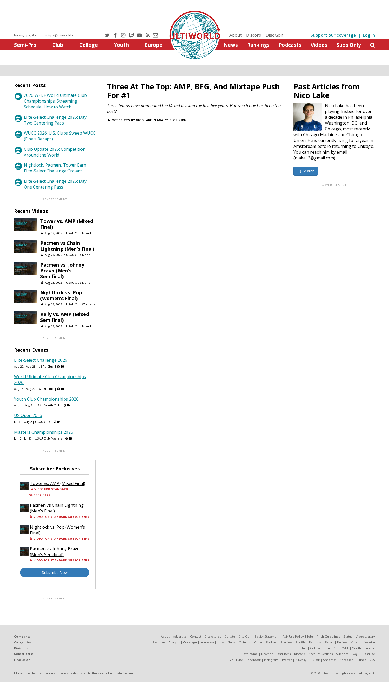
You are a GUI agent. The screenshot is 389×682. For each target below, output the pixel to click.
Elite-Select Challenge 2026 (40, 360)
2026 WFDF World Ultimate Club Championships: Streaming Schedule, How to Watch (55, 101)
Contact (195, 636)
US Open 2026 (28, 415)
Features (159, 642)
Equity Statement (267, 636)
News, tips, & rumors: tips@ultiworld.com (46, 35)
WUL (345, 648)
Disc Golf (274, 35)
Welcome (251, 654)
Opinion (180, 120)
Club (57, 44)
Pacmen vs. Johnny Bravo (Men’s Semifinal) (62, 271)
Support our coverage (333, 35)
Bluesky (300, 660)
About (235, 35)
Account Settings (321, 654)
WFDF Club (46, 389)
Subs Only (348, 44)
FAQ (354, 654)
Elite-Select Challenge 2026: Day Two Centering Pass (55, 120)
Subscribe (368, 654)
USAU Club (46, 366)
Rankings (258, 44)
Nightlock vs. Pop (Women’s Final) (61, 295)
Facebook (253, 660)
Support (342, 654)
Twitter (287, 660)
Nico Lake (144, 120)
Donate (229, 636)
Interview (207, 642)
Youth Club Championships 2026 (46, 399)
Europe (153, 44)
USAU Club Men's (78, 255)
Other (258, 642)
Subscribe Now (55, 572)
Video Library (365, 636)
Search (308, 170)
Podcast (271, 642)
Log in (369, 35)
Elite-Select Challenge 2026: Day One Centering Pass (55, 184)
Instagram (271, 660)
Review (342, 642)
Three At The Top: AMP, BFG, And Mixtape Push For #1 (193, 90)
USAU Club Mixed (78, 233)
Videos (319, 44)
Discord (253, 35)
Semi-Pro (25, 44)
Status (347, 636)
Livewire (369, 642)
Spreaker (346, 660)
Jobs (310, 636)
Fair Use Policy (293, 636)
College (88, 44)
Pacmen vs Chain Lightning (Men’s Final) (67, 246)
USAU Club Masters (48, 438)
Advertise (180, 636)
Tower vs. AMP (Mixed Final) (66, 224)
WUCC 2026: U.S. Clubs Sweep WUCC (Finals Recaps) (60, 136)
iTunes (361, 660)
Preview (286, 642)
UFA (327, 648)
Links (220, 642)
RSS (372, 660)
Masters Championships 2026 (43, 432)
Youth (121, 44)
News (231, 44)
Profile (301, 642)
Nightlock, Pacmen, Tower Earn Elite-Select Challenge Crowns (55, 168)
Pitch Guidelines (328, 636)
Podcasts (290, 44)
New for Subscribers (276, 654)
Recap (329, 642)
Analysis (164, 120)
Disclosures (213, 636)
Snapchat (329, 660)
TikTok (315, 660)
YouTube (236, 660)
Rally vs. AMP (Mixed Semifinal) (64, 317)
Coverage (190, 642)
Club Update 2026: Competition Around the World (54, 152)
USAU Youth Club (47, 405)
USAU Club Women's (80, 304)
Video (355, 642)
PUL (336, 648)
